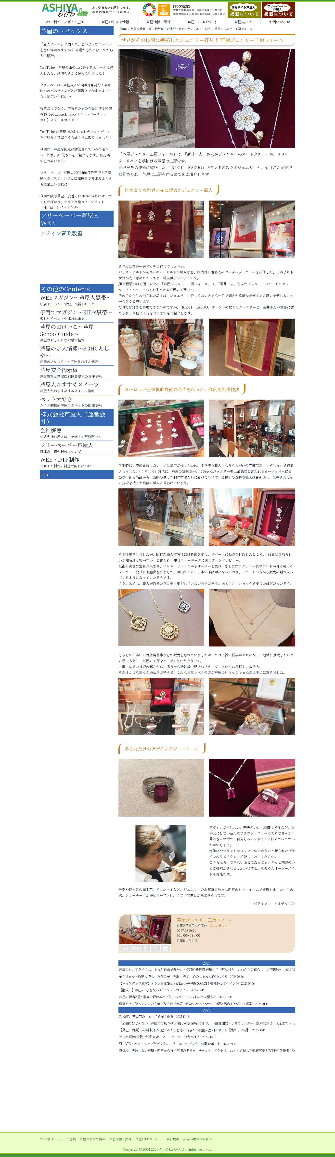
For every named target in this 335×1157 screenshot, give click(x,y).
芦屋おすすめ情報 (115, 21)
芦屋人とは (243, 21)
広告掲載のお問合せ (197, 1139)
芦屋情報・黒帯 (158, 21)
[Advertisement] (167, 1093)
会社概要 (173, 1139)
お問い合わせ (279, 21)
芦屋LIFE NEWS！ (202, 21)
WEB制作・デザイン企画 (64, 21)
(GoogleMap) (218, 925)
